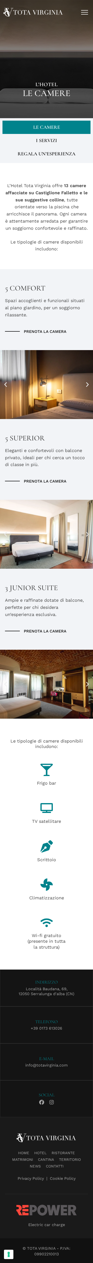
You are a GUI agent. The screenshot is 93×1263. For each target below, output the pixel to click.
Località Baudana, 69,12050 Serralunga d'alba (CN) (46, 991)
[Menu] (84, 12)
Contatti (54, 1166)
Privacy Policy (31, 1178)
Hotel (40, 1153)
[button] (5, 384)
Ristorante (63, 1153)
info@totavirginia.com (46, 1065)
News (35, 1166)
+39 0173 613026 (46, 1028)
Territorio (70, 1159)
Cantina (46, 1159)
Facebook (41, 1101)
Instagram (51, 1101)
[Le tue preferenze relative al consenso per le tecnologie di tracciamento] (8, 1254)
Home (23, 1153)
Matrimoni (22, 1159)
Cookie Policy (63, 1178)
